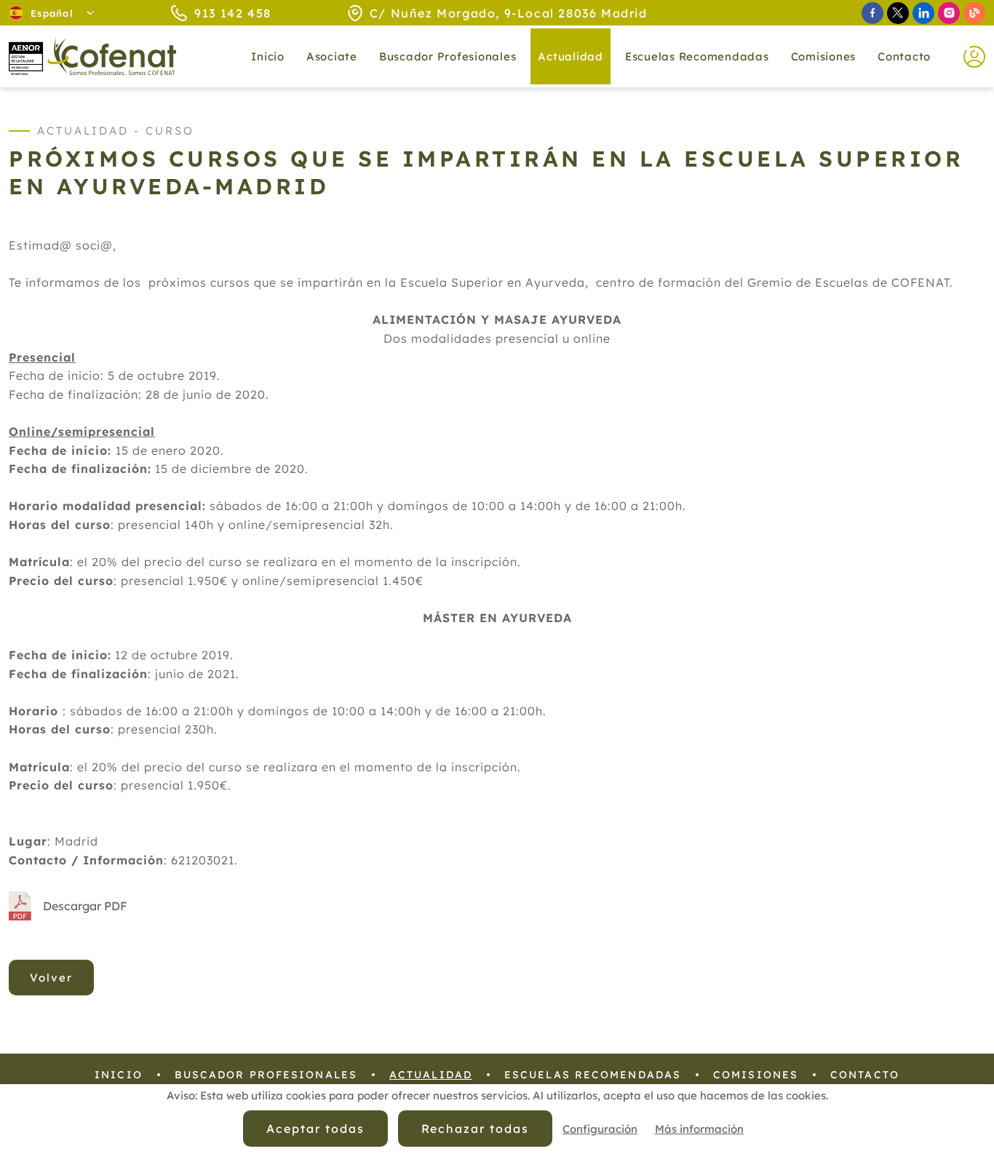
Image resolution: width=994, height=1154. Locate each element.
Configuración (599, 1129)
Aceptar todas (315, 1128)
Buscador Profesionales (448, 56)
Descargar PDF (85, 906)
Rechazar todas (475, 1128)
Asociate (331, 56)
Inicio (268, 56)
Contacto (904, 56)
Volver (51, 977)
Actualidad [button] (570, 56)
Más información (699, 1129)
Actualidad (430, 1074)
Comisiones (823, 56)
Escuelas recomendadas (697, 56)
